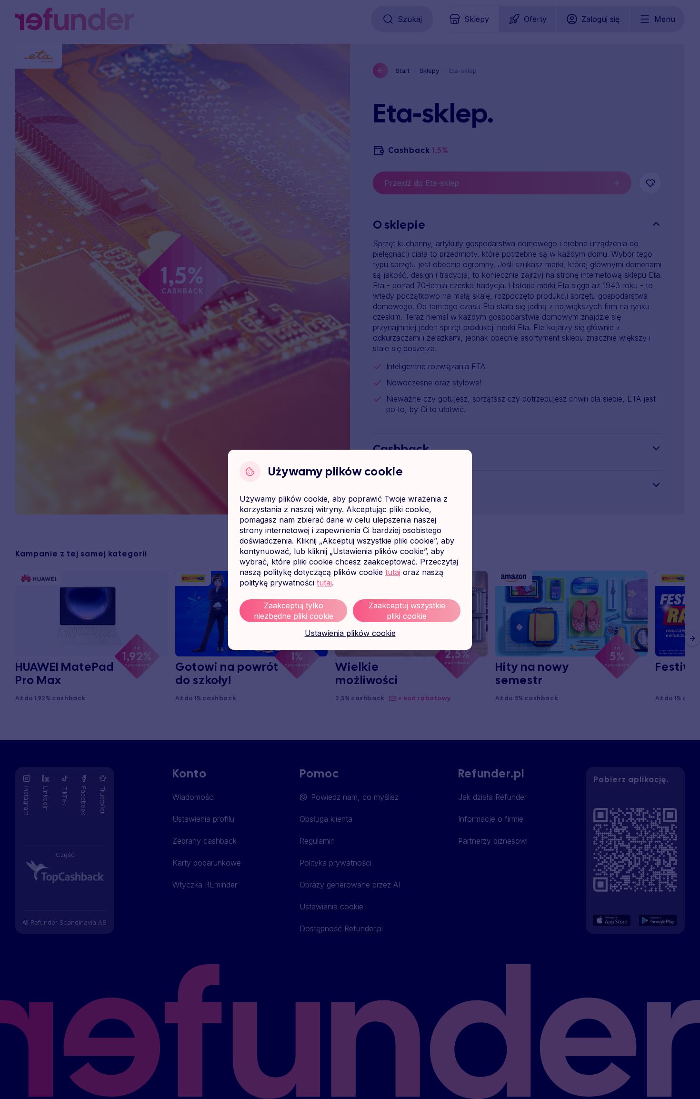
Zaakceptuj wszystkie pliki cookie (407, 611)
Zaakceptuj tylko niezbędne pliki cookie (293, 611)
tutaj (392, 572)
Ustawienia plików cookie (350, 633)
